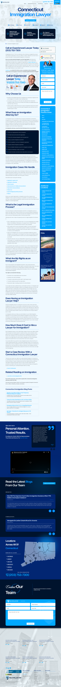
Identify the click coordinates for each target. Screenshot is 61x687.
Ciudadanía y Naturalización (45, 127)
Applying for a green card (12, 180)
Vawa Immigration (46, 175)
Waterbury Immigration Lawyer (47, 198)
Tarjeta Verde (45, 173)
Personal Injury (25, 672)
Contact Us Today (30, 20)
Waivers (9, 193)
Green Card (44, 149)
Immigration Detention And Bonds (48, 158)
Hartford (35, 674)
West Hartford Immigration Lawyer (48, 208)
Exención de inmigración (47, 145)
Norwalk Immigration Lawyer (47, 219)
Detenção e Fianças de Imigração (47, 139)
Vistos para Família (46, 179)
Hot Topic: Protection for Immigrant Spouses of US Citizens (19, 412)
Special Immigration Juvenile (46, 171)
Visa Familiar (44, 177)
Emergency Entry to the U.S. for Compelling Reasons (19, 405)
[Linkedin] (8, 668)
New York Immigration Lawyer (47, 216)
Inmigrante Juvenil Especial (48, 166)
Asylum (43, 119)
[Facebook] (6, 668)
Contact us (8, 70)
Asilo (43, 115)
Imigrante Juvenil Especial (48, 155)
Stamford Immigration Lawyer (47, 195)
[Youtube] (10, 668)
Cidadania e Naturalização (48, 121)
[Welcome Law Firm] (5, 2)
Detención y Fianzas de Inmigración (47, 143)
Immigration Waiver (46, 160)
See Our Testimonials (11, 368)
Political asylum (10, 184)
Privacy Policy (7, 683)
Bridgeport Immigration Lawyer (47, 201)
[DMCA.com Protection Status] (9, 674)
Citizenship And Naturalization (45, 124)
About (25, 3)
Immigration (25, 674)
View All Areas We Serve (38, 683)
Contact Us (51, 3)
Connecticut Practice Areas (32, 3)
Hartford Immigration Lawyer (47, 204)
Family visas (9, 189)
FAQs (46, 674)
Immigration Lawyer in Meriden (47, 222)
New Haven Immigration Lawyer (47, 213)
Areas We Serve (40, 3)
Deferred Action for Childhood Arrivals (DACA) (16, 186)
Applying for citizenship (12, 182)
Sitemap (13, 683)
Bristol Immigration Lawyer (48, 210)
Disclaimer (10, 683)
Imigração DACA (45, 151)
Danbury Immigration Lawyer (46, 191)
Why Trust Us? (43, 51)
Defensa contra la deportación (46, 132)
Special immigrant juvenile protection (15, 191)
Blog (46, 672)
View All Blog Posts (49, 483)
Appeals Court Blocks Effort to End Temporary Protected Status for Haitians (18, 393)
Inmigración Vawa (46, 164)
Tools (46, 683)
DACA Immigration (46, 129)
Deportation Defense (46, 136)
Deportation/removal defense (13, 187)
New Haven (36, 681)
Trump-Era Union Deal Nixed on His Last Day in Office (19, 399)
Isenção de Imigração (46, 168)
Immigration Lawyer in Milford (47, 226)
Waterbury (36, 672)
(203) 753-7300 (48, 2)
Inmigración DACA (46, 162)
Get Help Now (57, 1)
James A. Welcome (32, 62)
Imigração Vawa (45, 153)
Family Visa (44, 147)
